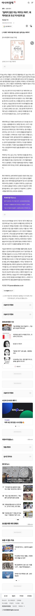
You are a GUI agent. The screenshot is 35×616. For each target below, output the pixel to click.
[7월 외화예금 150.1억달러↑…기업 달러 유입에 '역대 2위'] (7, 330)
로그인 (5, 596)
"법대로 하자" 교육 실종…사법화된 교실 (22, 352)
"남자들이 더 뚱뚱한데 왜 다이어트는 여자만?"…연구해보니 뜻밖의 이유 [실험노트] (17, 204)
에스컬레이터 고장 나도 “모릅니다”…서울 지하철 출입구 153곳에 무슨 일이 (23, 566)
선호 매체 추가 (8, 26)
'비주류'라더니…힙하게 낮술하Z (24, 548)
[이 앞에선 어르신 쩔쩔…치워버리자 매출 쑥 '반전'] (7, 560)
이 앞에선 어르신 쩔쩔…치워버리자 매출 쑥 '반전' (24, 557)
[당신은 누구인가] (7, 346)
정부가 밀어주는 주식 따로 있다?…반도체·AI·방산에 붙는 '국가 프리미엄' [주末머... (17, 201)
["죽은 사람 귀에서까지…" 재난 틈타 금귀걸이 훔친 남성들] (28, 500)
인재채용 (19, 600)
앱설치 (13, 596)
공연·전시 (8, 8)
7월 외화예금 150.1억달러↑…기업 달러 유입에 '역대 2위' (22, 327)
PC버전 (21, 596)
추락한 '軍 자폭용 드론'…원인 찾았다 (23, 575)
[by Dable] (30, 524)
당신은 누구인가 (17, 344)
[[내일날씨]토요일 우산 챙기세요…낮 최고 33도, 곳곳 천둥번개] (28, 508)
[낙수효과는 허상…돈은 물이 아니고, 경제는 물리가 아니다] (7, 363)
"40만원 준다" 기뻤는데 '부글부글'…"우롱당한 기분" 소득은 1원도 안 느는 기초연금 (13, 515)
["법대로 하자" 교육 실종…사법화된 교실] (7, 355)
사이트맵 (29, 596)
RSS (22, 603)
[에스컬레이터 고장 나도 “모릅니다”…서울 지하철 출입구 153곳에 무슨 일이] (7, 569)
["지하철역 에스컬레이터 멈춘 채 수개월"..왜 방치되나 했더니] (28, 491)
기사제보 (17, 603)
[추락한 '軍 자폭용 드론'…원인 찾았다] (7, 578)
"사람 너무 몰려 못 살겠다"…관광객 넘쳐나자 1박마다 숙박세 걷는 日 (17, 208)
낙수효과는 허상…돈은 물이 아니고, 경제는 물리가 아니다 (22, 360)
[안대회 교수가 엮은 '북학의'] (17, 50)
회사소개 (4, 600)
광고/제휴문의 (11, 600)
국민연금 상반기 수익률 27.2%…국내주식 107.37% (22, 335)
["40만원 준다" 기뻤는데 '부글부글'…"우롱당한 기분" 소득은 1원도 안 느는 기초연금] (28, 517)
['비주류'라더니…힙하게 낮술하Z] (7, 551)
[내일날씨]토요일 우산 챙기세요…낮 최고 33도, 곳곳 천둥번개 (13, 506)
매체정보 (20, 606)
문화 (3, 8)
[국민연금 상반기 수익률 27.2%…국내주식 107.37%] (7, 338)
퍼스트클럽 (4, 603)
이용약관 (14, 606)
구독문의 (11, 603)
